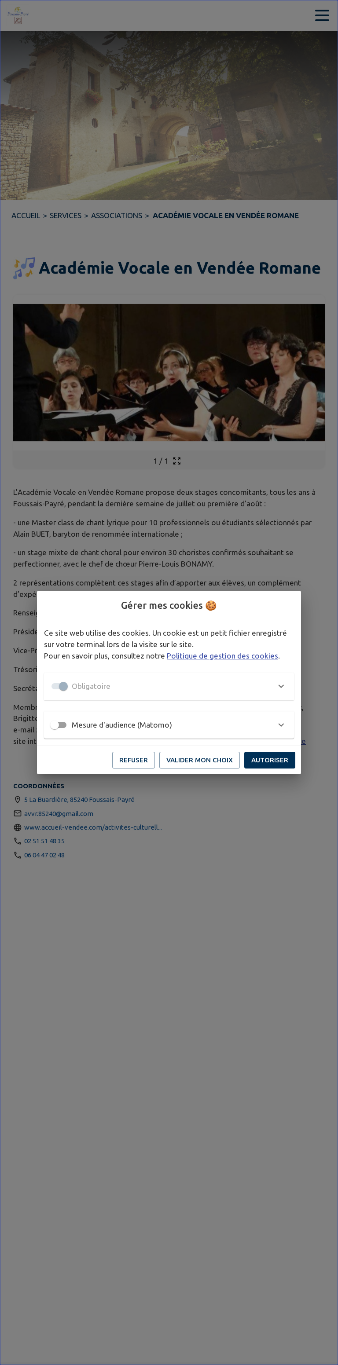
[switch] (54, 725)
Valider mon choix (199, 760)
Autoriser (269, 760)
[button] (169, 686)
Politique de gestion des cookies (222, 655)
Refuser (133, 760)
